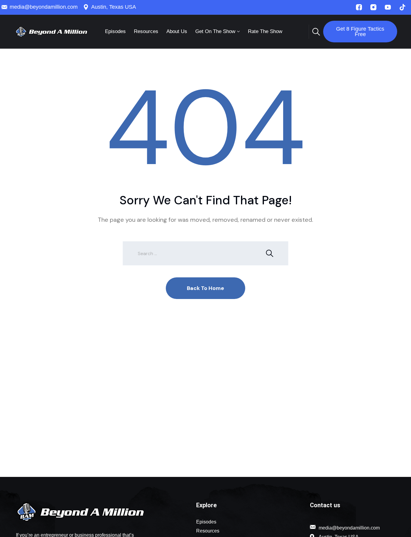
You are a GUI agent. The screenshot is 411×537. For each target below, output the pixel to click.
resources (146, 31)
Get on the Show (215, 31)
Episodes (115, 31)
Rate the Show (265, 31)
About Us (176, 31)
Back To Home (205, 288)
